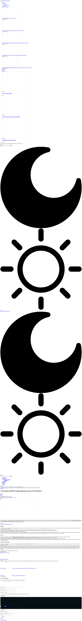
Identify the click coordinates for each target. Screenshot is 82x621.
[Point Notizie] (5, 0)
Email (1, 590)
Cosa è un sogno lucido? (7, 93)
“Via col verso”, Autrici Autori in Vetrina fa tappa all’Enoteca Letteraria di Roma (14, 55)
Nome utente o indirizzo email (4, 613)
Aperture (1, 524)
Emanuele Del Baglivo (4, 497)
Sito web (1, 592)
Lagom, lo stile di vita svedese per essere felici (11, 116)
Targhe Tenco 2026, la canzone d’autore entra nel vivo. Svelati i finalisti (13, 30)
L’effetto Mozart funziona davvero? (9, 140)
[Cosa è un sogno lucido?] (16, 90)
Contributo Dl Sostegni (8, 524)
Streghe (3, 91)
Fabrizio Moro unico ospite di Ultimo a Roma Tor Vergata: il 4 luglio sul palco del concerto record (17, 67)
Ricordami (3, 616)
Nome (1, 588)
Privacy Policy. (25, 600)
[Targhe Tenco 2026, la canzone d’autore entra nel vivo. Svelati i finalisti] (10, 29)
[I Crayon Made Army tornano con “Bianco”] (10, 17)
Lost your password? (3, 620)
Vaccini (4, 524)
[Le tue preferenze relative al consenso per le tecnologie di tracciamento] (80, 619)
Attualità (1, 488)
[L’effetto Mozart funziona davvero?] (16, 137)
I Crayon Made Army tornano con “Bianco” (8, 18)
